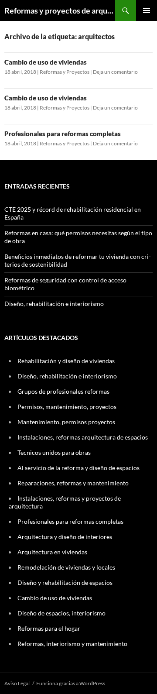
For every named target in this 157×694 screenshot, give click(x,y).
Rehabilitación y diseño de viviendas (66, 360)
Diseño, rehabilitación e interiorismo (54, 303)
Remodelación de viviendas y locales (66, 567)
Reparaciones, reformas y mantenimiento (73, 483)
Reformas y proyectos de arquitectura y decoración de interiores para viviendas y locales (59, 10)
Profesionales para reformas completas (62, 133)
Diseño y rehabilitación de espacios (65, 582)
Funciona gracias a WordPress (70, 683)
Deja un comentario (115, 72)
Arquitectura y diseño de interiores (64, 536)
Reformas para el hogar (48, 628)
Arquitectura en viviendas (52, 552)
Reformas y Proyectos (64, 72)
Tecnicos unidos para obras (54, 452)
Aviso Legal (17, 683)
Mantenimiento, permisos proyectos (66, 422)
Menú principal (146, 10)
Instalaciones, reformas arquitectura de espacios (82, 437)
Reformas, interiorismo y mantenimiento (72, 643)
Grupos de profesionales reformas (63, 391)
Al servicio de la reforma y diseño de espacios (78, 467)
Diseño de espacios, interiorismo (61, 613)
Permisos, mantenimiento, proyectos (66, 406)
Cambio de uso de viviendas (45, 62)
